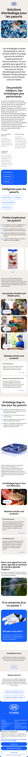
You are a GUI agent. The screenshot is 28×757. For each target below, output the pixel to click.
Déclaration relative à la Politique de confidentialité (21, 728)
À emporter (7, 311)
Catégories (3, 721)
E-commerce (7, 346)
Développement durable (7, 723)
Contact (14, 667)
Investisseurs (4, 726)
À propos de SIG (5, 725)
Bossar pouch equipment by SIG (21, 721)
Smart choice (18, 725)
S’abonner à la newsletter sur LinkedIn (14, 697)
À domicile (6, 329)
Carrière (3, 728)
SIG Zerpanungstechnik (20, 723)
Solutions (3, 720)
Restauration (7, 501)
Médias (3, 729)
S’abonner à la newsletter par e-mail (14, 692)
